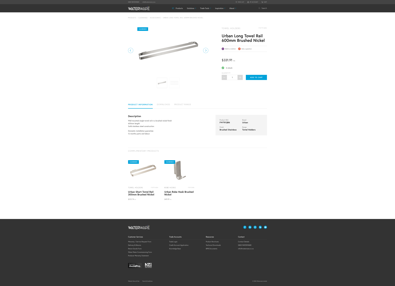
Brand (244, 120)
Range (244, 127)
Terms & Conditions (147, 281)
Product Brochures (212, 241)
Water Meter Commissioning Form (140, 252)
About (231, 8)
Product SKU (224, 120)
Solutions (190, 8)
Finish (222, 127)
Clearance (143, 18)
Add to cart (256, 77)
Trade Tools (204, 8)
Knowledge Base (175, 248)
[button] (130, 50)
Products (179, 8)
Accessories (155, 18)
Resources (210, 237)
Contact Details (243, 241)
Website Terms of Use (133, 281)
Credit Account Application (178, 245)
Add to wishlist (230, 49)
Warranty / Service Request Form (139, 241)
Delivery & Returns (134, 245)
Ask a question (246, 49)
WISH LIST (241, 2)
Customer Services (135, 237)
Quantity (226, 73)
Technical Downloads (213, 245)
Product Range (182, 104)
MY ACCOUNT (254, 2)
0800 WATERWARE (133, 2)
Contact (241, 237)
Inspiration (219, 8)
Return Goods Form (135, 248)
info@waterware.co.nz (148, 2)
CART (265, 2)
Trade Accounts (175, 237)
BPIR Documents (211, 248)
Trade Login (173, 241)
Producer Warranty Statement (138, 255)
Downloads (163, 104)
